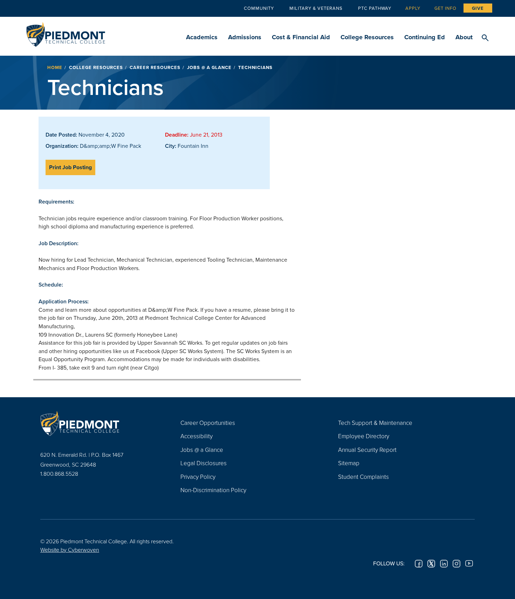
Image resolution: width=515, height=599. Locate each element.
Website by (69, 549)
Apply (412, 8)
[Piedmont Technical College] (99, 423)
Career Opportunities (207, 423)
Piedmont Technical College (65, 32)
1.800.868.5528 (59, 473)
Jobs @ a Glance (209, 67)
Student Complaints (363, 477)
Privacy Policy (197, 477)
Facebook (419, 563)
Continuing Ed (424, 37)
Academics (202, 37)
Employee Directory (363, 436)
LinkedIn (444, 563)
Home (54, 67)
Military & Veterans (316, 8)
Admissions (244, 37)
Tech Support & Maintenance (375, 423)
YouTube (469, 563)
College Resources (367, 37)
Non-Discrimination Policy (213, 490)
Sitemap (348, 463)
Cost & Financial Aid (301, 37)
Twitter (431, 563)
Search (485, 38)
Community (259, 8)
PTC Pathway (374, 8)
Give (478, 8)
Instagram (456, 563)
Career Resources (155, 67)
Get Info (445, 8)
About (464, 37)
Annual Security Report (367, 450)
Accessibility (196, 436)
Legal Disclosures (203, 463)
